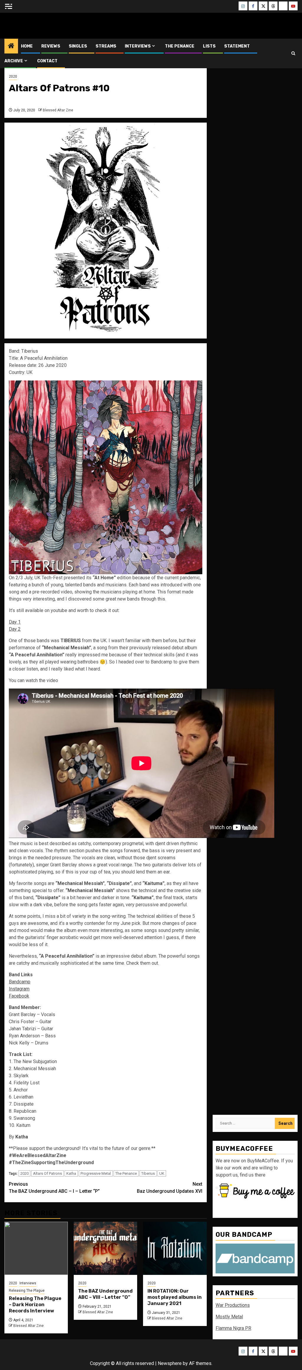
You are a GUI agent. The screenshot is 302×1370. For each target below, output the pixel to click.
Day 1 (15, 622)
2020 (13, 76)
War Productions (233, 1305)
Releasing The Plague (27, 1290)
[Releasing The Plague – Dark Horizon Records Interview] (36, 1248)
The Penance (179, 46)
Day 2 (15, 629)
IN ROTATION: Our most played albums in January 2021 (174, 1297)
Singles (78, 46)
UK (161, 1173)
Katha (71, 1173)
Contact (47, 61)
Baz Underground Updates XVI (169, 1187)
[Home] (11, 46)
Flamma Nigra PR (233, 1328)
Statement (237, 46)
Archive (13, 61)
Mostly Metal (229, 1316)
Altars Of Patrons (47, 1173)
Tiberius (148, 1173)
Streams (106, 46)
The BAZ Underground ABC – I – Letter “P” (54, 1187)
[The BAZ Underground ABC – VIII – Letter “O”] (105, 1248)
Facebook (19, 996)
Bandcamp (19, 982)
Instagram (19, 989)
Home (27, 46)
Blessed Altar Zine (43, 25)
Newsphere (170, 1363)
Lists (209, 46)
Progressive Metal (96, 1173)
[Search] (293, 53)
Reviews (50, 46)
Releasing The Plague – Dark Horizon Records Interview (35, 1305)
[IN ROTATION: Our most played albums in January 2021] (174, 1248)
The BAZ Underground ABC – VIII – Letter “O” (105, 1294)
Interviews (138, 46)
